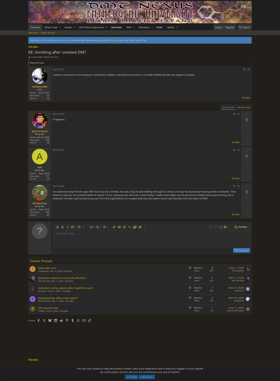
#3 (238, 150)
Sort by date (228, 107)
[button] (60, 27)
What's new (51, 27)
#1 (249, 69)
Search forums (48, 32)
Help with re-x (47, 268)
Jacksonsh (42, 291)
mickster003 (36, 57)
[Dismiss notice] (248, 40)
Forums (35, 27)
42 (48, 98)
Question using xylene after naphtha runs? (65, 288)
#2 (238, 114)
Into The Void (44, 281)
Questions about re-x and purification (62, 278)
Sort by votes (243, 107)
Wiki (129, 27)
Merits (170, 27)
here (113, 40)
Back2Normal (44, 301)
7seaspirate (43, 271)
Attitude (116, 27)
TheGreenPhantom (235, 310)
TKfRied (41, 311)
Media (68, 27)
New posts (33, 32)
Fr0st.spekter (238, 270)
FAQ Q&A (68, 271)
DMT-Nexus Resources (91, 27)
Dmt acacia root (48, 308)
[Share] (244, 69)
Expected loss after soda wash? (58, 298)
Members (144, 27)
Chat (159, 27)
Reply (247, 97)
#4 (238, 186)
